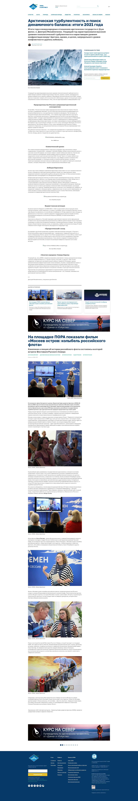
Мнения (107, 14)
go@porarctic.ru (95, 770)
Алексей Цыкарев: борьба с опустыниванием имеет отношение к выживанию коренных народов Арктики (97, 67)
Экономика (86, 14)
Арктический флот (33, 354)
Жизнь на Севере (97, 14)
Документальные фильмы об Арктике (50, 354)
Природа (45, 14)
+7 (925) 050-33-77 (104, 767)
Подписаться (105, 78)
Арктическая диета (73, 774)
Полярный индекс (72, 762)
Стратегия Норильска (73, 772)
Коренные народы (56, 14)
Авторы (52, 762)
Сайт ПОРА (70, 760)
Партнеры (53, 765)
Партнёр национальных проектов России (100, 789)
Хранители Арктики (73, 779)
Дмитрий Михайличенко (37, 43)
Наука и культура (61, 772)
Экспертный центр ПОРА (100, 773)
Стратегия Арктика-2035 (74, 777)
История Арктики (67, 354)
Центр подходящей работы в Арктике (77, 765)
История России (87, 354)
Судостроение (77, 354)
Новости (59, 760)
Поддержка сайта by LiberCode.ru (99, 792)
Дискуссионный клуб (73, 767)
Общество (68, 14)
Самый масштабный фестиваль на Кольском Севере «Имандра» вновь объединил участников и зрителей (95, 61)
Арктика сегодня (61, 762)
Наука (38, 14)
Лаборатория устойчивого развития (77, 770)
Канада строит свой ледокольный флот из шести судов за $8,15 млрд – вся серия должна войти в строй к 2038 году (97, 54)
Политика (77, 14)
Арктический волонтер (74, 781)
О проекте (53, 760)
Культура (30, 14)
